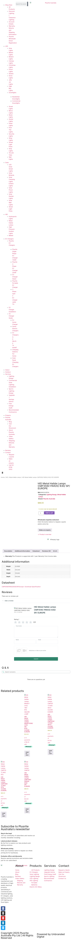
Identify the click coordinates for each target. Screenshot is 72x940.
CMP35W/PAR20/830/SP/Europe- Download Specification (21, 587)
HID (6, 214)
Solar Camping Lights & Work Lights (12, 181)
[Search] (27, 4)
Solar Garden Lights (11, 196)
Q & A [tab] (55, 551)
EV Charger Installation (12, 310)
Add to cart (49, 513)
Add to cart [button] (27, 753)
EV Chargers (9, 239)
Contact (8, 452)
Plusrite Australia (49, 499)
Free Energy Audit (11, 406)
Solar (7, 162)
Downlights (12, 92)
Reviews (8, 450)
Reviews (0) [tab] (46, 551)
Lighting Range (51, 494)
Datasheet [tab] (36, 551)
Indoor (7, 370)
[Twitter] (3, 928)
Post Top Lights (11, 130)
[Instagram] (3, 913)
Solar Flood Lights (11, 190)
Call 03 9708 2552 (11, 467)
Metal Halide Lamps (11, 223)
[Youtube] (3, 918)
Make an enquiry (45, 530)
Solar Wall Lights (11, 203)
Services (8, 374)
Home (3, 477)
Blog (10, 422)
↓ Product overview (44, 534)
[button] (8, 3)
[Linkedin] (3, 923)
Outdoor (8, 372)
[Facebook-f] (3, 908)
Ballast (11, 235)
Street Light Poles (11, 144)
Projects (8, 415)
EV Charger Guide (11, 316)
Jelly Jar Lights (11, 82)
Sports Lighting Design (11, 391)
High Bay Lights (11, 88)
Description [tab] (8, 551)
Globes (11, 73)
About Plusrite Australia (12, 432)
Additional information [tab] (22, 551)
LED (6, 46)
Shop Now (8, 5)
